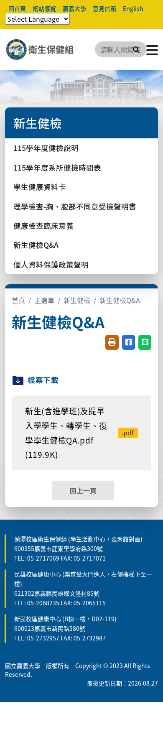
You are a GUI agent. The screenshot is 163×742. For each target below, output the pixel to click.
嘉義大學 (74, 8)
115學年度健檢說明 (46, 148)
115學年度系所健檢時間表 (57, 167)
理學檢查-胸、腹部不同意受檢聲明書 (74, 206)
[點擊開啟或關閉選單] (152, 49)
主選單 (44, 300)
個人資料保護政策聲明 (51, 264)
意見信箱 (104, 8)
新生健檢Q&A (36, 245)
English (133, 8)
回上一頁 (83, 490)
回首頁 (17, 8)
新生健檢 (77, 300)
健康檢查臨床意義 (43, 225)
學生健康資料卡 (39, 186)
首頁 (18, 300)
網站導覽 (44, 8)
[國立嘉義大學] (50, 49)
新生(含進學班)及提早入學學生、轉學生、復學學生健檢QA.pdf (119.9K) (79, 432)
